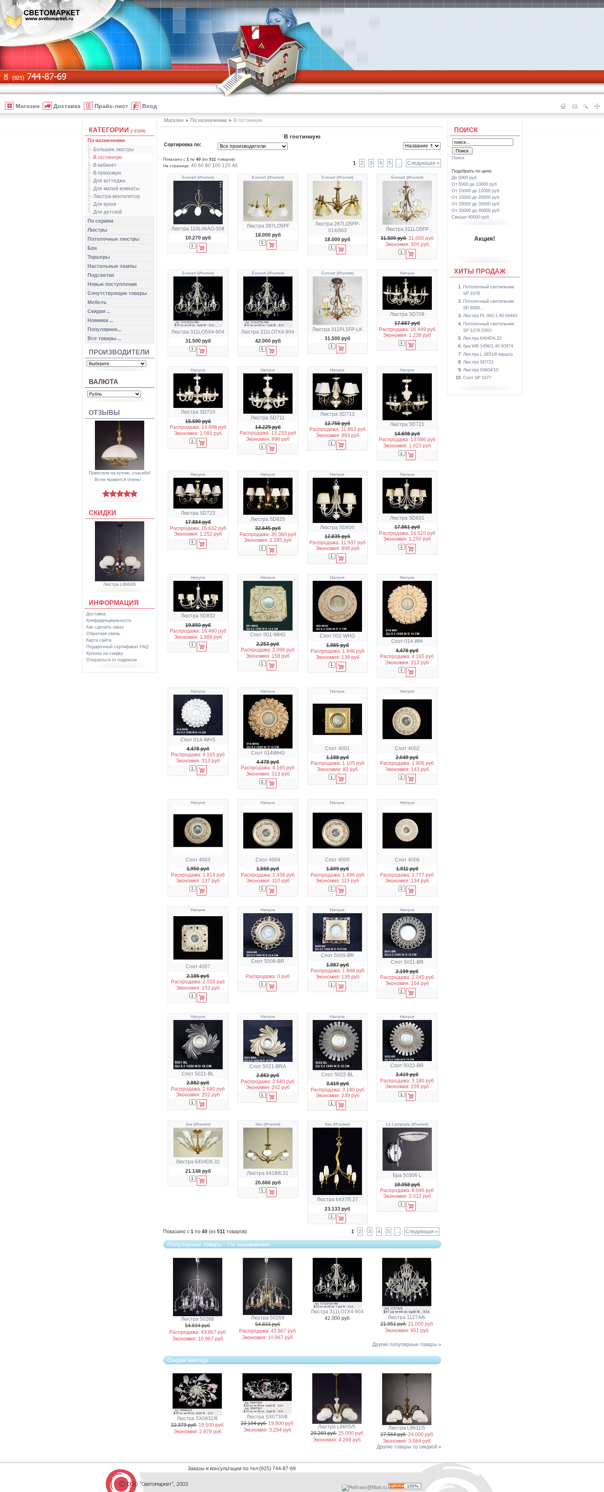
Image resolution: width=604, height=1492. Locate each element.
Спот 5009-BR (337, 955)
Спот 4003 (198, 860)
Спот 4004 (268, 860)
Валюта (103, 381)
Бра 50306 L (407, 1175)
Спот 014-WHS (197, 740)
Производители (119, 352)
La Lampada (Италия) (407, 1124)
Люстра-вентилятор (116, 196)
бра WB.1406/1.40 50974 (488, 345)
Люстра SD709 (407, 314)
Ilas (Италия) (198, 1124)
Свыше (470, 216)
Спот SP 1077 (477, 377)
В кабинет (105, 165)
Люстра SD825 (268, 519)
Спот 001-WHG (268, 635)
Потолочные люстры (113, 239)
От (474, 184)
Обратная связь (103, 633)
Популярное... (104, 329)
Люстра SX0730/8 (267, 1417)
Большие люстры (113, 149)
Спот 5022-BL (337, 1075)
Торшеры (99, 257)
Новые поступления (112, 284)
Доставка (96, 613)
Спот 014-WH (407, 641)
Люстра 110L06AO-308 (197, 229)
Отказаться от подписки (111, 659)
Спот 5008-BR (267, 961)
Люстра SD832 (198, 616)
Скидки (102, 512)
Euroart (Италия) (198, 177)
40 (194, 165)
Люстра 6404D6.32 (198, 1162)
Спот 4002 (407, 748)
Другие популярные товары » (406, 1344)
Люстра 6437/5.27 (337, 1199)
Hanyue (407, 273)
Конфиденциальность (108, 620)
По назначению (106, 140)
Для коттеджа (109, 181)
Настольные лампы (112, 266)
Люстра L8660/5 (119, 584)
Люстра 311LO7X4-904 (267, 332)
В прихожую (107, 173)
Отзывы (104, 412)
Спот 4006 (407, 860)
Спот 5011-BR (407, 962)
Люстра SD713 (337, 414)
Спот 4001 (337, 748)
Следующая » (423, 163)
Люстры (97, 230)
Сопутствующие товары (117, 293)
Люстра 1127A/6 (406, 1317)
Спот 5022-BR (407, 1065)
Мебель (97, 302)
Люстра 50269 (267, 1318)
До (464, 177)
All (234, 165)
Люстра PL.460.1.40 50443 (490, 315)
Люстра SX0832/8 (197, 1418)
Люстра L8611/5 (406, 1428)
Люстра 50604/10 (480, 369)
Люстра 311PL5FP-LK (337, 329)
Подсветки (101, 275)
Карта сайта (98, 640)
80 (208, 165)
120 (226, 165)
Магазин (174, 120)
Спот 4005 (337, 860)
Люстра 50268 (197, 1319)
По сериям (100, 221)
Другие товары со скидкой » (409, 1447)
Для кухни (104, 204)
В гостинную (107, 157)
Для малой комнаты (116, 188)
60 (201, 165)
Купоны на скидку (104, 653)
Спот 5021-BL (198, 1074)
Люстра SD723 (198, 513)
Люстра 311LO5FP (407, 229)
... (399, 163)
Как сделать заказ (105, 626)
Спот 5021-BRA (267, 1066)
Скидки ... (99, 311)
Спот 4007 (198, 966)
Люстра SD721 (407, 424)
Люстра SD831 (407, 518)
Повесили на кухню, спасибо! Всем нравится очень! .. (119, 476)
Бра (92, 248)
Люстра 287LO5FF (268, 226)
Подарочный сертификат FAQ (117, 646)
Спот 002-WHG (337, 636)
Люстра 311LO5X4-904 (197, 332)
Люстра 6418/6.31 (267, 1173)
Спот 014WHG (268, 753)
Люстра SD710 (198, 412)
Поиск (466, 130)
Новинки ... (100, 320)
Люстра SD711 (268, 418)
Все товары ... (104, 338)
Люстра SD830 (337, 527)
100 (216, 165)
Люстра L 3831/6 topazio (488, 354)
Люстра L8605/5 (336, 1427)
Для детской (107, 212)
